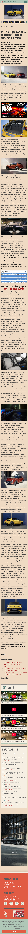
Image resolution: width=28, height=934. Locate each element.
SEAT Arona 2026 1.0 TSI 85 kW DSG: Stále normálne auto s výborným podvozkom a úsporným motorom (14, 728)
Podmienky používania (10, 883)
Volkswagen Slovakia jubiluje (11, 670)
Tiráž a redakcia (8, 884)
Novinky (6, 770)
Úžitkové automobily (9, 780)
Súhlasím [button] (14, 931)
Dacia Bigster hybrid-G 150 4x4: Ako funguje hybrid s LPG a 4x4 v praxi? (14, 715)
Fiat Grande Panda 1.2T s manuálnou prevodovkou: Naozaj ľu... (14, 758)
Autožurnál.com (10, 2)
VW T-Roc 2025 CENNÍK (14, 288)
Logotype (18, 886)
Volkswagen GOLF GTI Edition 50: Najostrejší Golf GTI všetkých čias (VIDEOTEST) (13, 664)
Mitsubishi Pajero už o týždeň (12, 768)
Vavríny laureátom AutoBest (12, 782)
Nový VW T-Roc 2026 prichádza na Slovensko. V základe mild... (12, 787)
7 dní (22, 754)
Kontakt (6, 888)
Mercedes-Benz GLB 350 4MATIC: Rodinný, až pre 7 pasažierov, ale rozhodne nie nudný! (14, 702)
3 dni (14, 754)
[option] (14, 12)
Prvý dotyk (7, 898)
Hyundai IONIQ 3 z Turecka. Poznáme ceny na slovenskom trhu (14, 803)
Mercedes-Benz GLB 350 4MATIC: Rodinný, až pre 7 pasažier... (13, 772)
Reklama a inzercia (9, 886)
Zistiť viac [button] (17, 928)
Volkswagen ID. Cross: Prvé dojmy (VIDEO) (15, 668)
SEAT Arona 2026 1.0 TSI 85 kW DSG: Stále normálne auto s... (14, 763)
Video (6, 760)
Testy (6, 800)
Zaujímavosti (15, 898)
